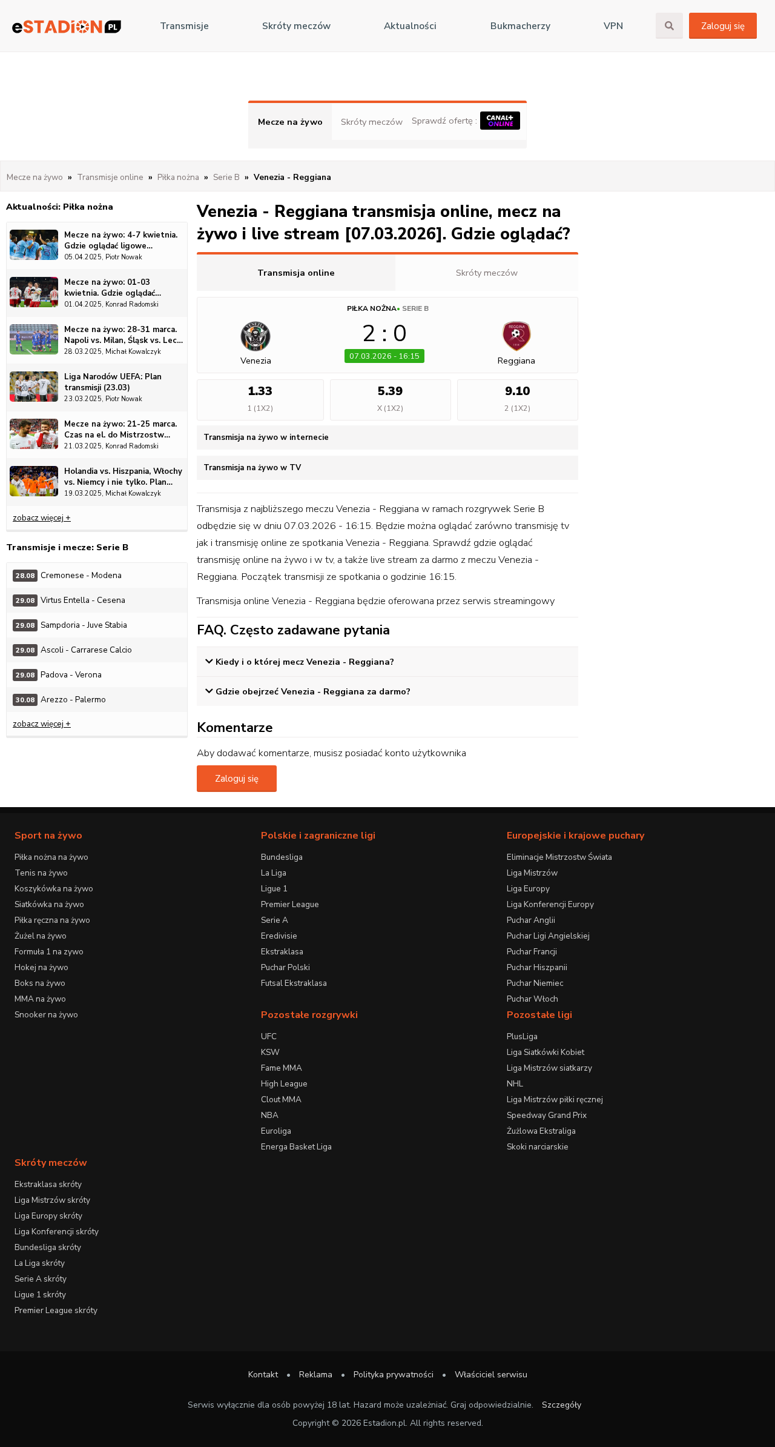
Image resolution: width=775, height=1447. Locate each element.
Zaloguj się (723, 26)
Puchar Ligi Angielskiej (548, 936)
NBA (270, 1115)
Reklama (315, 1374)
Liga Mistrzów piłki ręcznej (555, 1099)
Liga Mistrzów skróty (52, 1200)
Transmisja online (296, 273)
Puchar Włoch (532, 999)
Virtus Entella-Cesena (70, 600)
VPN (613, 26)
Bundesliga (282, 857)
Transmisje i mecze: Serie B (67, 547)
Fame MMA (281, 1068)
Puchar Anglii (531, 920)
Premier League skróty (56, 1310)
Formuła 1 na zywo (49, 951)
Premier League (290, 904)
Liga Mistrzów (532, 873)
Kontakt (263, 1374)
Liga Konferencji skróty (57, 1231)
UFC (269, 1036)
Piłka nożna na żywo (51, 857)
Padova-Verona (59, 674)
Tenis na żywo (41, 873)
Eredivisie (279, 936)
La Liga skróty (40, 1263)
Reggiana (516, 360)
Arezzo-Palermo (61, 699)
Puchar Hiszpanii (537, 967)
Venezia (255, 360)
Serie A (274, 920)
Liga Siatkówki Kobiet (545, 1052)
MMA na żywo (40, 999)
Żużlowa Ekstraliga (541, 1131)
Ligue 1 (274, 888)
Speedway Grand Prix (547, 1115)
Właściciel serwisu (491, 1374)
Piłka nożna (372, 308)
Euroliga (276, 1131)
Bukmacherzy (520, 26)
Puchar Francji (532, 951)
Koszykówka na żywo (54, 888)
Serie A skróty (41, 1279)
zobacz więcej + (42, 518)
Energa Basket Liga (296, 1147)
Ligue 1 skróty (40, 1294)
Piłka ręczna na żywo (52, 920)
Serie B (415, 308)
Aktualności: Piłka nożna (59, 207)
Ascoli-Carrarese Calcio (74, 650)
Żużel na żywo (41, 936)
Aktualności (410, 26)
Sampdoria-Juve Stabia (71, 625)
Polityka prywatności (394, 1374)
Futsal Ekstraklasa (294, 983)
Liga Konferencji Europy (550, 904)
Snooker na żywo (46, 1014)
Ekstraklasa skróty (48, 1184)
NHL (515, 1083)
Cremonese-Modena (69, 575)
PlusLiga (522, 1036)
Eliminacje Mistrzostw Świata (559, 857)
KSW (270, 1052)
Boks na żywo (40, 983)
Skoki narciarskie (538, 1147)
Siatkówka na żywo (49, 904)
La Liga (273, 873)
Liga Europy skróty (48, 1216)
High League (284, 1083)
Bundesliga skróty (48, 1247)
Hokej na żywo (41, 967)
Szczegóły (561, 1405)
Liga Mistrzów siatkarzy (549, 1068)
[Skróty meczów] (66, 26)
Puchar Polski (285, 967)
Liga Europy (528, 888)
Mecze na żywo (290, 122)
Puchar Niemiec (535, 983)
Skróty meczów (296, 26)
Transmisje (184, 26)
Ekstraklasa (282, 951)
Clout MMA (281, 1099)
